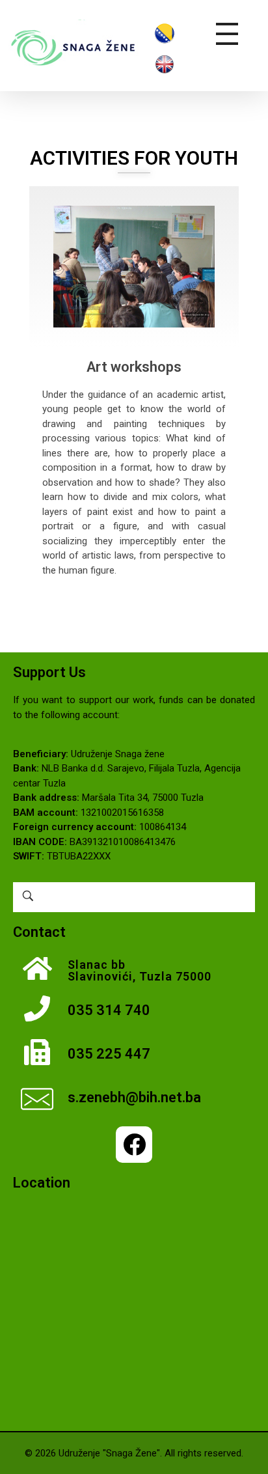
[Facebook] (134, 1144)
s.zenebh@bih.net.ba (134, 1097)
